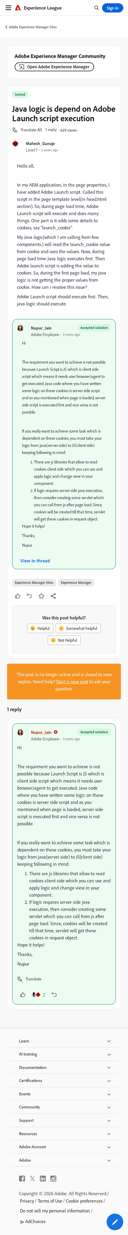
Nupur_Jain (41, 327)
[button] (31, 130)
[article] (64, 863)
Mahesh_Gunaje (40, 143)
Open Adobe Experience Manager (58, 67)
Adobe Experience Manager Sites (33, 27)
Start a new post (72, 681)
